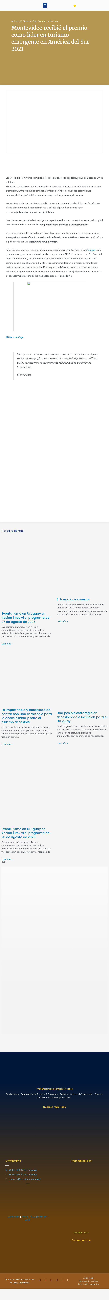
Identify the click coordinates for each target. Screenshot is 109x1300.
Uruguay (91, 249)
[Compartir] (9, 1291)
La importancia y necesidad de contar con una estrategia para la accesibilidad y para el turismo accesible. (26, 716)
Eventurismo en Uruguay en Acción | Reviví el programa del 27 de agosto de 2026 (25, 617)
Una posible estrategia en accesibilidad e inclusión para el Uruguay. (82, 717)
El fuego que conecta (73, 599)
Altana (24, 1216)
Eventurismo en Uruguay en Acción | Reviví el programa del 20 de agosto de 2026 (25, 833)
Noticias (54, 21)
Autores (15, 21)
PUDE (32, 1216)
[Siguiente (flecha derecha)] (9, 1297)
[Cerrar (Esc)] (3, 1291)
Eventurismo (13, 1216)
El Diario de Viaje (28, 21)
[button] (45, 5)
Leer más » (6, 643)
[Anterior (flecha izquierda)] (3, 1297)
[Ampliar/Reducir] (21, 1291)
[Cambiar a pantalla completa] (15, 1291)
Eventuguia (43, 21)
